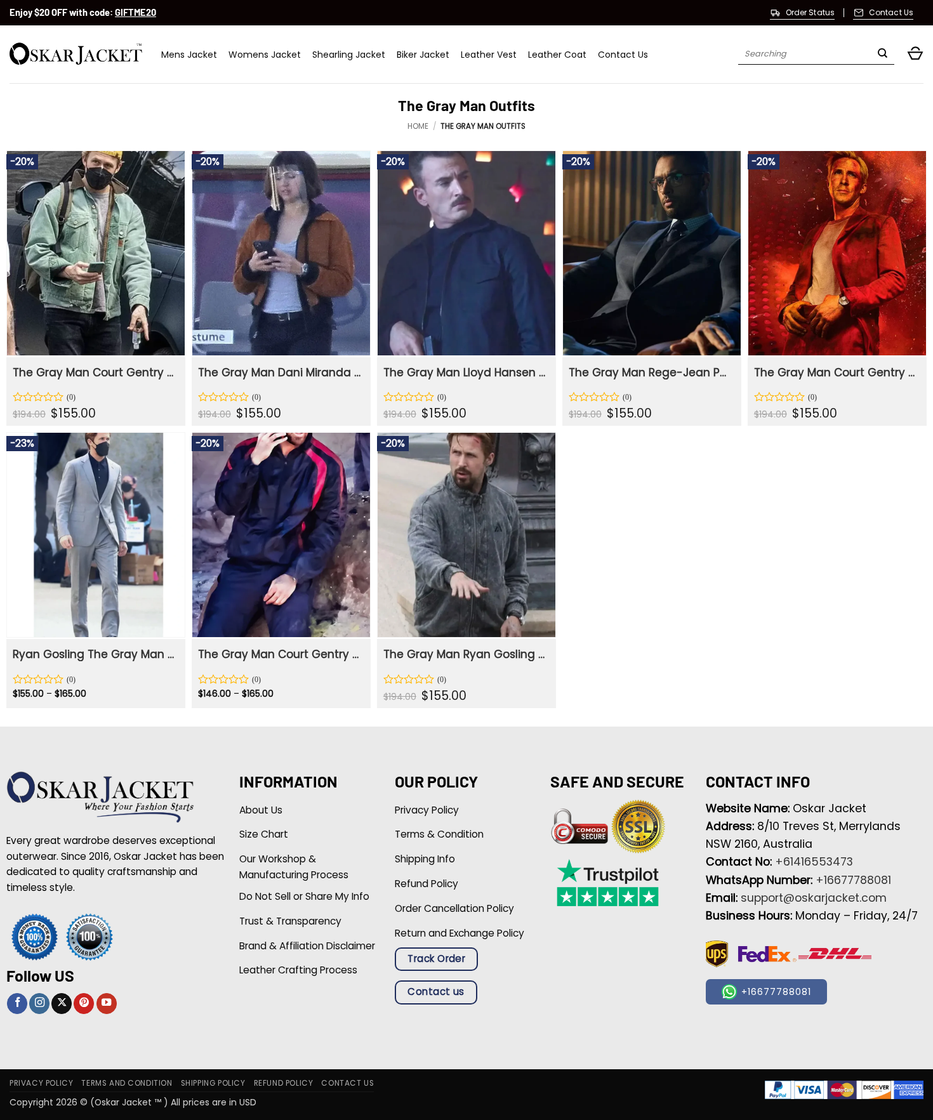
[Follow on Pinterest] (84, 1003)
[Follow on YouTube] (106, 1003)
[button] (915, 54)
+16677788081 (853, 880)
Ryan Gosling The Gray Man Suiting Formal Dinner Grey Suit (94, 654)
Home (417, 126)
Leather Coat (557, 54)
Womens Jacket (264, 54)
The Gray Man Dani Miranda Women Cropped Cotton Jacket (279, 372)
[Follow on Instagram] (39, 1003)
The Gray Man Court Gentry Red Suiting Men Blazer (835, 372)
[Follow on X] (61, 1003)
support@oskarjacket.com (814, 898)
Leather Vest (489, 54)
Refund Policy (284, 1083)
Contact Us (623, 54)
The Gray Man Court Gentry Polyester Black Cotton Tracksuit (279, 654)
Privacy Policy (41, 1083)
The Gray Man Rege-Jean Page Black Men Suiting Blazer (650, 372)
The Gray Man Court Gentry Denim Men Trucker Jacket (94, 372)
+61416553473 (814, 861)
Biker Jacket (423, 54)
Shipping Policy (213, 1083)
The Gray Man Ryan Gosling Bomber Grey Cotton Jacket (464, 654)
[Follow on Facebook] (17, 1003)
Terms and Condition (126, 1083)
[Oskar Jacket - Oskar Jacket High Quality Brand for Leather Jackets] (76, 54)
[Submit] (882, 54)
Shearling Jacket (348, 54)
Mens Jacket (189, 54)
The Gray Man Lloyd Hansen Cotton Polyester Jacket (464, 372)
